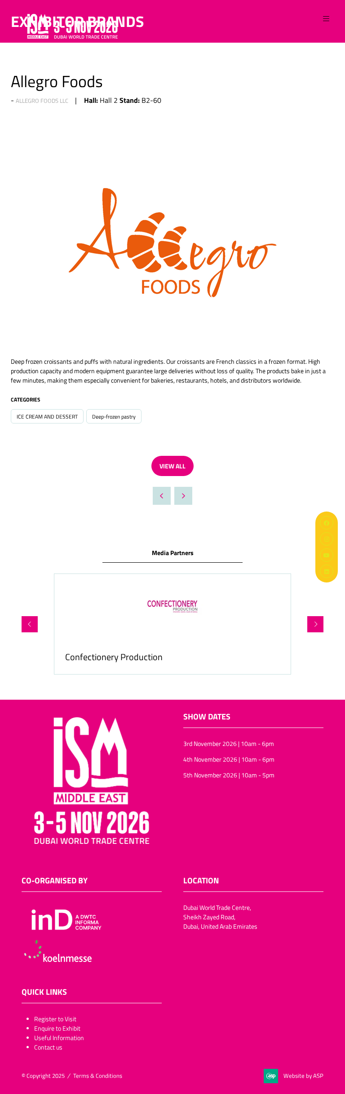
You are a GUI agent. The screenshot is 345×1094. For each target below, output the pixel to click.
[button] (326, 19)
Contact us (48, 1047)
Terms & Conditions (97, 1076)
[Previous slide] (30, 624)
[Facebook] (326, 522)
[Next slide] (315, 624)
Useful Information (59, 1037)
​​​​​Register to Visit (55, 1019)
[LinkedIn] (326, 571)
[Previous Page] (162, 496)
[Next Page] (183, 496)
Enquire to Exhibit (57, 1028)
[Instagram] (326, 539)
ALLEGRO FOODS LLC (42, 101)
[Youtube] (326, 555)
